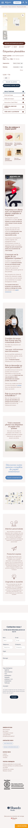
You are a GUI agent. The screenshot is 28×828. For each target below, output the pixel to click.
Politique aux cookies (8, 769)
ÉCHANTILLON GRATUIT (8, 736)
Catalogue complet (8, 733)
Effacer (21, 70)
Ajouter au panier (11, 82)
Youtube (5, 757)
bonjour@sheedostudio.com (11, 746)
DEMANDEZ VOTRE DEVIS (11, 85)
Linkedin (5, 754)
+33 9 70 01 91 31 (8, 743)
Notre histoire (6, 729)
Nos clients (5, 731)
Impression (6, 63)
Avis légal (5, 767)
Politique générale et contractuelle (12, 764)
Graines (5, 67)
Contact (17, 2)
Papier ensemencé (14, 477)
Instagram (5, 755)
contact (19, 385)
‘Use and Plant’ (7, 734)
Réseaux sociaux (7, 770)
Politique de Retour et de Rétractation (13, 765)
